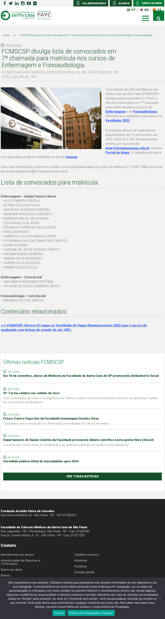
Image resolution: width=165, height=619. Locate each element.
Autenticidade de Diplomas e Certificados (20, 562)
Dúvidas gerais (84, 572)
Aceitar (59, 613)
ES (159, 9)
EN (146, 9)
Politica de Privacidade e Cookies (91, 613)
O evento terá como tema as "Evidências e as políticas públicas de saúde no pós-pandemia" (66, 445)
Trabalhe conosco (86, 554)
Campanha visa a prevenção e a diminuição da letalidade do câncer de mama (56, 423)
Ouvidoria (80, 566)
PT (134, 9)
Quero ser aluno (11, 569)
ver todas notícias (82, 476)
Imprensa (80, 560)
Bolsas (5, 575)
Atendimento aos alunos (17, 554)
